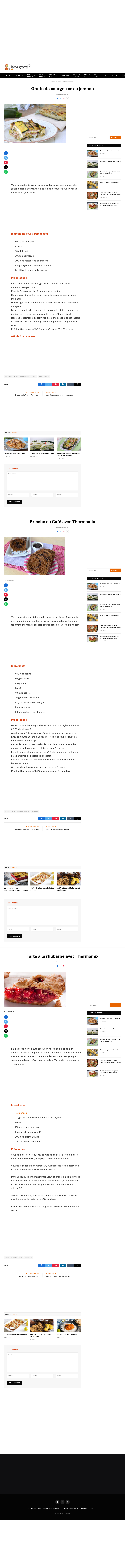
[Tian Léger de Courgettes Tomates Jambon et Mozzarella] (92, 195)
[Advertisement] (58, 13)
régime (34, 376)
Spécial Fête (52, 76)
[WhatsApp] (6, 172)
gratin (16, 376)
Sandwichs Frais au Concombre (42, 453)
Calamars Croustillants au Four (16, 453)
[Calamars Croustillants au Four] (16, 444)
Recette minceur (42, 76)
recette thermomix (23, 811)
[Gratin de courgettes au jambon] (35, 142)
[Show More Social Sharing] (67, 98)
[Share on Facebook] (57, 98)
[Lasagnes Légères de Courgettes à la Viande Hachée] (16, 878)
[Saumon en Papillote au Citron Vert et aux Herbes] (69, 444)
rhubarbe (14, 1257)
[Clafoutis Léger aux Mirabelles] (42, 878)
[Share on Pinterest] (63, 98)
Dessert (115, 75)
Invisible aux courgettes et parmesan (59, 395)
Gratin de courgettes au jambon (57, 829)
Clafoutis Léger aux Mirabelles (42, 888)
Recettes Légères (76, 76)
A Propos (32, 1508)
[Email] (6, 167)
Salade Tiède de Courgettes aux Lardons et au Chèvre (109, 204)
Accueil (9, 75)
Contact (93, 1508)
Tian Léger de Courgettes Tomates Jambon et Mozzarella (110, 194)
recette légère (24, 376)
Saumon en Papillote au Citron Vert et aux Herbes (68, 455)
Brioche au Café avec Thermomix (27, 395)
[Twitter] (6, 158)
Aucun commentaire (63, 94)
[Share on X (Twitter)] (60, 98)
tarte (21, 1257)
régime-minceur (44, 376)
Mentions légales (71, 1508)
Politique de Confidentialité (49, 1508)
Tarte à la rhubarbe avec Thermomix (26, 829)
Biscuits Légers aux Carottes (109, 182)
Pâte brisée (21, 1113)
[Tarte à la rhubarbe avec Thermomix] (35, 1006)
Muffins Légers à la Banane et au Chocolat (68, 889)
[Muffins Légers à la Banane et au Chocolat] (69, 878)
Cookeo (105, 75)
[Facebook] (6, 153)
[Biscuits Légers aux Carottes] (92, 185)
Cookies (84, 1508)
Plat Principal (30, 76)
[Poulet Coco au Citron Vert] (69, 1325)
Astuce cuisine (87, 76)
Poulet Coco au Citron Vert (67, 1335)
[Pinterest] (6, 162)
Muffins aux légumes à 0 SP (29, 1276)
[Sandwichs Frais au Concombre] (42, 444)
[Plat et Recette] (17, 66)
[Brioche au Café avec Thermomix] (34, 574)
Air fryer (96, 76)
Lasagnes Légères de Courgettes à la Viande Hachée (16, 889)
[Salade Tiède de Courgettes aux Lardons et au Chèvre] (92, 206)
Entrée (18, 75)
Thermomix (65, 75)
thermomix (34, 811)
